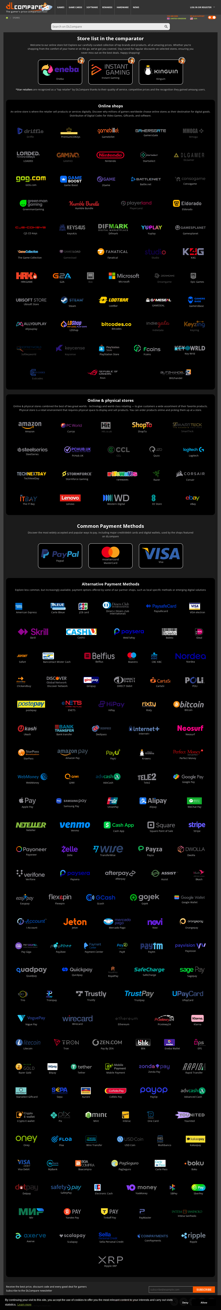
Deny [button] (185, 1302)
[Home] (7, 17)
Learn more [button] (24, 1304)
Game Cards (75, 7)
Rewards (107, 7)
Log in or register (201, 7)
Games (60, 7)
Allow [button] (204, 1302)
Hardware (123, 7)
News (136, 7)
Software (92, 7)
